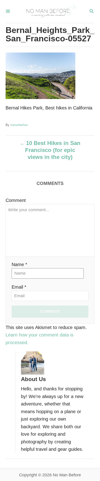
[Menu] (8, 11)
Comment (16, 200)
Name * (19, 264)
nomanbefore (19, 125)
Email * (19, 287)
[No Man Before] (49, 11)
